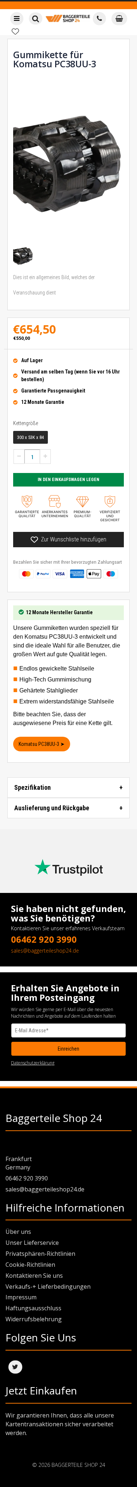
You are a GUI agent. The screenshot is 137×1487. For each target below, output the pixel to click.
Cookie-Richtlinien (30, 1265)
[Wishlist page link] (15, 31)
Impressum (21, 1297)
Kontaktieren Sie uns (34, 1276)
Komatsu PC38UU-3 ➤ (42, 744)
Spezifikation (32, 787)
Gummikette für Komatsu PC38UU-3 (54, 59)
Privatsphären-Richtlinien (40, 1254)
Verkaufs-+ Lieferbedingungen (48, 1287)
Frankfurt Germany (18, 1163)
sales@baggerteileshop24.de (45, 950)
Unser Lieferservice (32, 1243)
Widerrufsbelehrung (33, 1319)
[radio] (30, 437)
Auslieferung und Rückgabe (51, 808)
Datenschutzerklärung (32, 1063)
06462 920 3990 (44, 939)
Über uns (18, 1232)
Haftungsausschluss (33, 1308)
